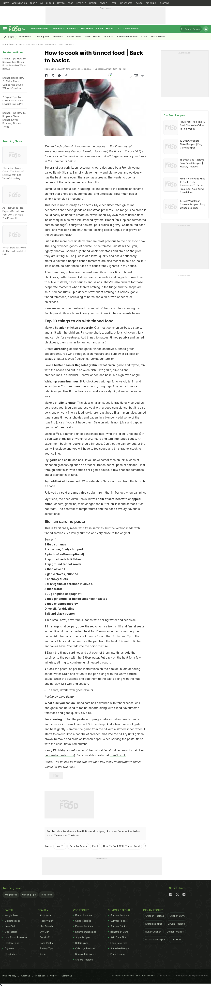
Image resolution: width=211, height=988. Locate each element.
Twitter (58, 835)
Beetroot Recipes (84, 954)
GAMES (139, 3)
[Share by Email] (136, 75)
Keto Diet (10, 926)
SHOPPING (164, 3)
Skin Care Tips (118, 937)
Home (5, 44)
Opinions (58, 36)
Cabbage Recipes (85, 948)
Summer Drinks (118, 926)
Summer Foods (118, 920)
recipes (99, 831)
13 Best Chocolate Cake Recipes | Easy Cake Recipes (191, 144)
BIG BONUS (151, 3)
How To (60, 846)
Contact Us (66, 975)
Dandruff (44, 937)
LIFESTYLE (81, 3)
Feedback (40, 975)
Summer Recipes (119, 915)
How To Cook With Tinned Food (121, 846)
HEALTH (93, 3)
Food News (25, 36)
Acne (43, 954)
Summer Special (119, 910)
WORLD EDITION (19, 3)
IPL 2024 (50, 3)
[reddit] (66, 75)
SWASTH (104, 3)
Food (95, 846)
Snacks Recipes (84, 959)
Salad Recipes (83, 920)
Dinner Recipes (83, 915)
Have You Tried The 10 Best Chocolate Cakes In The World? (192, 125)
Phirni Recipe (117, 954)
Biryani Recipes (176, 923)
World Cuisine (73, 36)
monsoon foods (40, 28)
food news (69, 831)
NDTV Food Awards (128, 28)
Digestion (10, 948)
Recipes (71, 28)
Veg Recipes (81, 910)
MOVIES (61, 3)
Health (110, 28)
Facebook (123, 831)
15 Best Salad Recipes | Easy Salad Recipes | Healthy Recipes (192, 163)
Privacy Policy (9, 975)
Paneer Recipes (84, 926)
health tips (83, 831)
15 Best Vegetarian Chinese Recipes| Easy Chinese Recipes (192, 204)
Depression (11, 931)
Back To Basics (78, 846)
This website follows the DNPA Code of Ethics (132, 975)
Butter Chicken (153, 931)
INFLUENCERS (126, 3)
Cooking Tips (29, 894)
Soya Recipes (82, 937)
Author (53, 975)
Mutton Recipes (153, 923)
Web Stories (87, 28)
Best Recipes (158, 36)
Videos (100, 28)
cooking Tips (42, 36)
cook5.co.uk (118, 755)
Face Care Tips (118, 943)
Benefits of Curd (119, 931)
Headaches (11, 954)
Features (58, 28)
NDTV (6, 3)
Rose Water (46, 920)
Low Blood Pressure (16, 937)
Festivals (109, 36)
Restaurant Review (127, 36)
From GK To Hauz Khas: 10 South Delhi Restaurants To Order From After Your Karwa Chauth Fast (193, 185)
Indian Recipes (153, 910)
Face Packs (46, 943)
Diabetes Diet (12, 920)
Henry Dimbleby (52, 69)
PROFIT (33, 3)
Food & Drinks (92, 36)
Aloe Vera (45, 915)
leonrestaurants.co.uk (59, 755)
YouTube (73, 835)
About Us (25, 975)
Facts (144, 36)
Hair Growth (46, 926)
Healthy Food (12, 943)
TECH (114, 3)
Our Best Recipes (174, 115)
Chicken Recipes (154, 915)
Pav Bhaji (176, 939)
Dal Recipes (81, 943)
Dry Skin (44, 931)
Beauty (43, 910)
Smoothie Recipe (119, 948)
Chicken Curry (177, 915)
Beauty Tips (46, 948)
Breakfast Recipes (155, 939)
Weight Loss (11, 894)
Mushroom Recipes (85, 931)
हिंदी (41, 3)
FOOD (70, 3)
